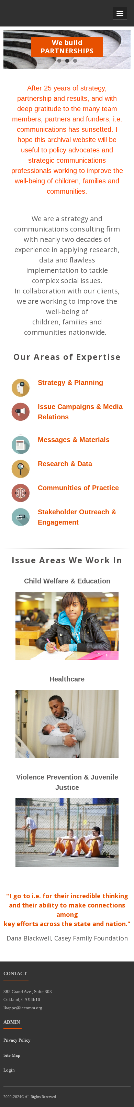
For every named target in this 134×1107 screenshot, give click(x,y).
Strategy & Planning (70, 382)
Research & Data (65, 463)
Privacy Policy (17, 1040)
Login (9, 1070)
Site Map (11, 1055)
